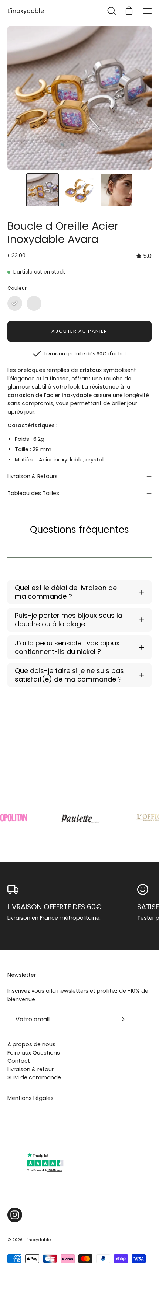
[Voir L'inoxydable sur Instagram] (14, 1215)
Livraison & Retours (32, 476)
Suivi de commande (34, 1077)
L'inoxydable (25, 11)
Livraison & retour (30, 1069)
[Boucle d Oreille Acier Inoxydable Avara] (42, 189)
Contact (18, 1061)
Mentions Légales (30, 1098)
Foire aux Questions (33, 1052)
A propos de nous (31, 1044)
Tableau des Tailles (33, 493)
